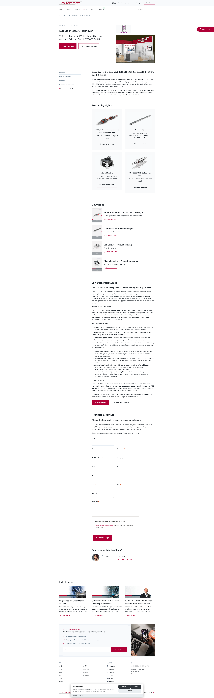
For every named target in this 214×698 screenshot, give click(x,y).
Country (94, 493)
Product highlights (65, 76)
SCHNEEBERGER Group (144, 692)
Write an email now (125, 559)
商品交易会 (75, 15)
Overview (62, 72)
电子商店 (101, 10)
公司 (84, 10)
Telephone (120, 467)
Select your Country (125, 3)
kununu (111, 678)
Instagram (112, 669)
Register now (69, 46)
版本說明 (86, 669)
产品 (61, 10)
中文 (139, 3)
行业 (68, 10)
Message (95, 501)
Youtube (111, 681)
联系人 (114, 3)
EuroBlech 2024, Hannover (87, 15)
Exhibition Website (90, 46)
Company (120, 458)
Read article (66, 615)
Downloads (62, 81)
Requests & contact (66, 89)
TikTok (111, 675)
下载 (92, 10)
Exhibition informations (66, 85)
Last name (120, 449)
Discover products (108, 144)
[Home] (60, 16)
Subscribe (118, 650)
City (118, 484)
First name (95, 449)
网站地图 (86, 675)
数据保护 (86, 672)
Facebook (112, 666)
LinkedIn (111, 672)
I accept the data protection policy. (105, 525)
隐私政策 (75, 695)
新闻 (69, 15)
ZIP (93, 484)
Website (94, 467)
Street (94, 476)
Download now (111, 219)
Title (93, 438)
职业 (76, 10)
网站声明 (81, 695)
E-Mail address (96, 458)
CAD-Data (150, 3)
